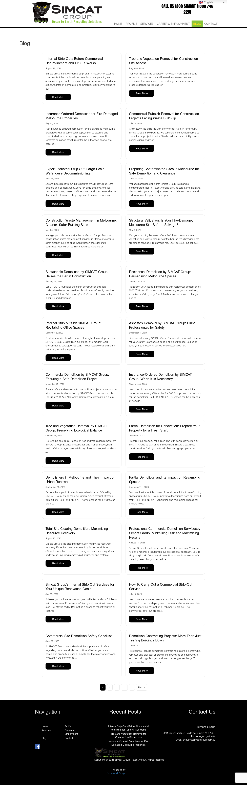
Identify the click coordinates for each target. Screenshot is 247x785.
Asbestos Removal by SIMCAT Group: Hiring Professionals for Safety (162, 325)
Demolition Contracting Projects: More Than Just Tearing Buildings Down (165, 637)
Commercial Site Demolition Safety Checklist (79, 635)
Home (118, 23)
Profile (131, 23)
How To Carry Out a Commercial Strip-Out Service (160, 586)
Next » (141, 687)
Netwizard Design (116, 773)
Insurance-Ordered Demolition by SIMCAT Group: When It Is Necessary (160, 376)
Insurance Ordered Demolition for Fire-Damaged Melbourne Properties (82, 115)
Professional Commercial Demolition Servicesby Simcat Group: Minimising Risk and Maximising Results (164, 533)
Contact (211, 23)
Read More (58, 97)
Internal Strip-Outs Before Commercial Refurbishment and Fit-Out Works (74, 60)
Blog (197, 23)
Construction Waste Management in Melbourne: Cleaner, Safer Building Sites (81, 222)
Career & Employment (173, 23)
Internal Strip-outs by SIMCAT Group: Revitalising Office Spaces (73, 325)
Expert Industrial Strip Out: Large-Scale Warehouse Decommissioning (75, 170)
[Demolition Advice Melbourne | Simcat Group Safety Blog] (67, 13)
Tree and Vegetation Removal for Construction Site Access (163, 60)
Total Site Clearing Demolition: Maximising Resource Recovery (77, 530)
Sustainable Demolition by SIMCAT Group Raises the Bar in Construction (77, 273)
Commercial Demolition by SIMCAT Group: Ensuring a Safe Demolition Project (77, 376)
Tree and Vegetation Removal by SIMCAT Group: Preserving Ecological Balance (76, 428)
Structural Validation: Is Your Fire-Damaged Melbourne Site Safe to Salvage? (161, 222)
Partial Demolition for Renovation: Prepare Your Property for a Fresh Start (164, 428)
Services (146, 23)
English (208, 2)
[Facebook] (37, 746)
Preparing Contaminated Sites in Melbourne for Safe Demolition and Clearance (164, 170)
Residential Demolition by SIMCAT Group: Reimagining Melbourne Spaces (160, 273)
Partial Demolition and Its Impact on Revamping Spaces (164, 479)
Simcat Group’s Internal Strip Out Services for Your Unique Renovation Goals (80, 586)
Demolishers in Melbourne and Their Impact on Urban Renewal (80, 479)
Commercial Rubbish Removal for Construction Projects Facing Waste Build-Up (164, 115)
